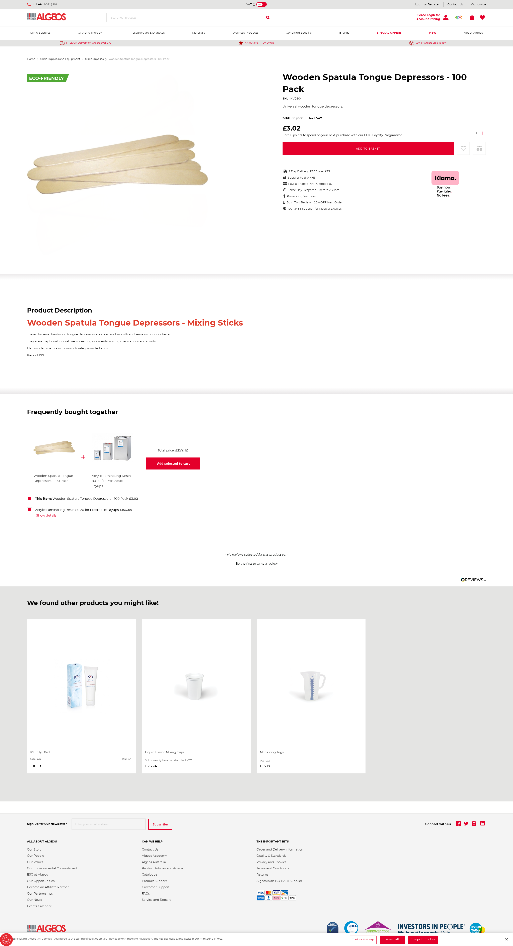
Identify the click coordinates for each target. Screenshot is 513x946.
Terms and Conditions (272, 868)
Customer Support (156, 887)
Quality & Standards (271, 855)
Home (31, 59)
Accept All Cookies (423, 939)
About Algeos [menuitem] (473, 32)
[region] (256, 939)
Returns (262, 874)
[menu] (256, 33)
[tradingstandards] (378, 929)
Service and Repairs (156, 899)
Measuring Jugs (272, 752)
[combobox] (191, 17)
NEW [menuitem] (432, 32)
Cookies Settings (363, 939)
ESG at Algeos (37, 874)
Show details (46, 515)
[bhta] (351, 929)
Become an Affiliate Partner (48, 887)
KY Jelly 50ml (40, 752)
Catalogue (149, 874)
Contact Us (455, 4)
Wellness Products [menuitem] (246, 32)
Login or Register (427, 4)
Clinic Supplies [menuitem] (40, 32)
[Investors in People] (432, 929)
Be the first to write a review (257, 563)
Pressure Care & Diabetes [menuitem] (147, 32)
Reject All (392, 939)
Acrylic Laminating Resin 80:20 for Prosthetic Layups (111, 481)
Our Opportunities (41, 881)
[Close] (506, 939)
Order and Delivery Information (279, 849)
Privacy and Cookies (271, 862)
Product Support (155, 881)
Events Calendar (39, 906)
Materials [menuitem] (198, 32)
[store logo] (52, 17)
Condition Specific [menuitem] (299, 32)
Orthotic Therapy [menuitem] (90, 32)
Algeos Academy (154, 855)
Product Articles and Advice (162, 868)
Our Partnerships (40, 893)
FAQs (146, 893)
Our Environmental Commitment (52, 868)
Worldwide (478, 4)
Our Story (34, 849)
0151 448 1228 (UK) (44, 4)
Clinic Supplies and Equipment (60, 59)
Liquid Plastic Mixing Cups (164, 752)
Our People (35, 855)
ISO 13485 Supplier (288, 881)
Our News (34, 899)
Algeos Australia (154, 862)
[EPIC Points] (459, 17)
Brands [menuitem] (344, 32)
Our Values (35, 862)
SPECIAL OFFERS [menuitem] (389, 32)
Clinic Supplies (94, 59)
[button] (256, 563)
